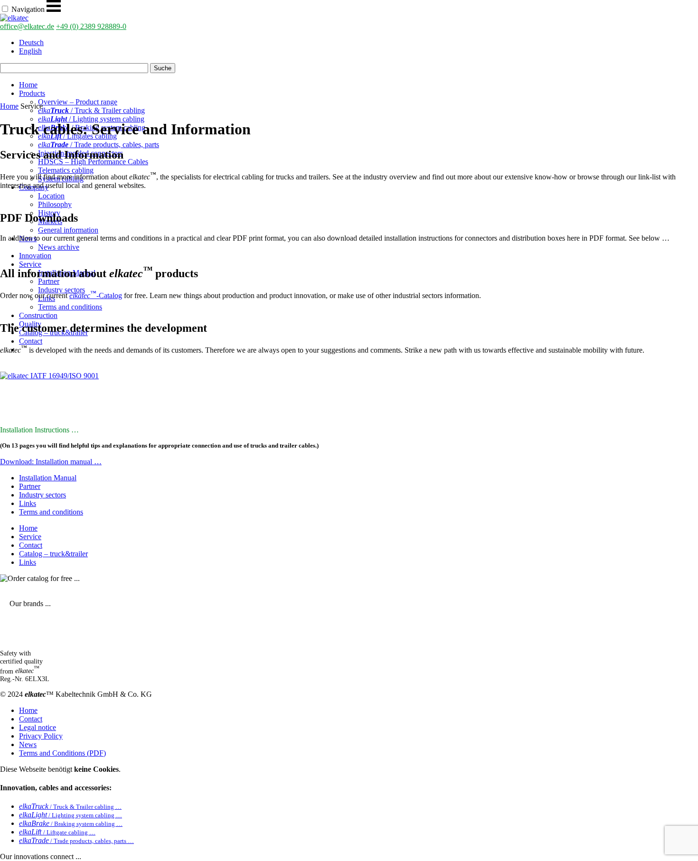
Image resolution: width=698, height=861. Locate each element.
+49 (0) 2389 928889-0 (91, 26)
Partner (48, 281)
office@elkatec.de (27, 26)
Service (30, 537)
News (28, 744)
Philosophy (55, 204)
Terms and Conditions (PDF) (62, 753)
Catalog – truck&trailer (53, 554)
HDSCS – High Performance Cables (93, 162)
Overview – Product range (77, 102)
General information (68, 230)
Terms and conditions (70, 307)
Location (51, 196)
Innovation (35, 256)
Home (28, 85)
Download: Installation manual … (51, 462)
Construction (38, 315)
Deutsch (31, 42)
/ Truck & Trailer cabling (91, 110)
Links (27, 503)
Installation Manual (47, 478)
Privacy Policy (41, 736)
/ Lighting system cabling (91, 119)
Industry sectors (42, 495)
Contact (30, 341)
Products (32, 93)
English (30, 51)
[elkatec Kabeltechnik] (14, 18)
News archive (58, 247)
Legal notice (37, 727)
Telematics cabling (66, 170)
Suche (162, 68)
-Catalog (95, 295)
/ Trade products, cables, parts (98, 144)
